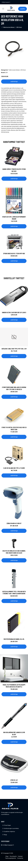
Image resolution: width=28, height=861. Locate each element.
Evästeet (20, 856)
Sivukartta (20, 858)
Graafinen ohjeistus (9, 831)
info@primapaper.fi (6, 2)
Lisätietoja (14, 81)
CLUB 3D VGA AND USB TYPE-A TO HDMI (14, 468)
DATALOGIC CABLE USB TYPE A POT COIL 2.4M (14, 349)
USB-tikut (19, 27)
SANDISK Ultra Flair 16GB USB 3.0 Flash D (14, 312)
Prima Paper (7, 825)
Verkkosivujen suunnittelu (11, 828)
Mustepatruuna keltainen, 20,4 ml (14, 639)
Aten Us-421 (14, 780)
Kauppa (22, 9)
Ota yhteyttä (13, 856)
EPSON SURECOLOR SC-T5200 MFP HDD (14, 253)
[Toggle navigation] (3, 8)
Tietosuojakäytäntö (10, 858)
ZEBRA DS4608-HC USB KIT (14, 523)
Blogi (5, 834)
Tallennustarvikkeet (9, 27)
